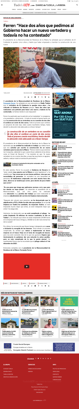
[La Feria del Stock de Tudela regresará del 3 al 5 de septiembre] (54, 174)
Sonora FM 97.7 (7, 371)
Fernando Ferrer (9, 103)
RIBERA (5, 283)
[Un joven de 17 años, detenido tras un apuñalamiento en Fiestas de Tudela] (54, 191)
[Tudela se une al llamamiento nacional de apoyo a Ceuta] (54, 147)
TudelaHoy (7, 93)
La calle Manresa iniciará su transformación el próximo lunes (65, 161)
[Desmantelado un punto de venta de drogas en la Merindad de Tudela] (54, 225)
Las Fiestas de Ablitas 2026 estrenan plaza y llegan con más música (65, 168)
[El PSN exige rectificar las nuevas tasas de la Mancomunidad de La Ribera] (54, 216)
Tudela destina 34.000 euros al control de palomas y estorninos (9, 333)
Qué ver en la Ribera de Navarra (20, 1)
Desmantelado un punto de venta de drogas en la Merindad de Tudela (65, 226)
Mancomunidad (14, 283)
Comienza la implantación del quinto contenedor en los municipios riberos (28, 164)
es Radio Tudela (43, 1)
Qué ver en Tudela (5, 1)
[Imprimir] (28, 97)
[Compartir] (31, 97)
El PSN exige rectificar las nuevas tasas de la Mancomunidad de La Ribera (65, 218)
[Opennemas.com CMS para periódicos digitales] (39, 400)
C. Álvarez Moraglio (7, 314)
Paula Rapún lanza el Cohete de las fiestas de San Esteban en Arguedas (65, 234)
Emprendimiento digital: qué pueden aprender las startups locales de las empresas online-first (65, 154)
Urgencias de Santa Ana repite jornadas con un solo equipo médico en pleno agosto (68, 333)
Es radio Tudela (8, 368)
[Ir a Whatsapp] (74, 1)
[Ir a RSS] (77, 1)
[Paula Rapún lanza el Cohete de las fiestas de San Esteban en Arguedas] (54, 233)
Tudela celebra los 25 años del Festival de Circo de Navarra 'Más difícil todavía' (68, 312)
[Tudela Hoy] (39, 5)
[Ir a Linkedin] (72, 1)
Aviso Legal (56, 371)
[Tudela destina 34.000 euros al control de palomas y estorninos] (10, 323)
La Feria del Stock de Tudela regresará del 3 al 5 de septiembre (65, 174)
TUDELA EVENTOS (8, 374)
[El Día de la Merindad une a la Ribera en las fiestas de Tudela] (54, 200)
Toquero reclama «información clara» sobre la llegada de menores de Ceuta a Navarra (48, 334)
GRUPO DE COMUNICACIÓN (10, 377)
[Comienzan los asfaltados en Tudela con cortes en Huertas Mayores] (29, 323)
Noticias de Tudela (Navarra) (12, 18)
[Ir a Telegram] (69, 1)
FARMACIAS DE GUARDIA (34, 368)
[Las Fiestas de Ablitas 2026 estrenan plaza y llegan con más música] (54, 168)
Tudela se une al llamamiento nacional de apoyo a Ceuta (65, 147)
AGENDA (30, 371)
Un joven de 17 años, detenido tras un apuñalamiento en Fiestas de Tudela (65, 193)
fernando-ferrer (43, 283)
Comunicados (57, 379)
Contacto (56, 374)
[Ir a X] (71, 1)
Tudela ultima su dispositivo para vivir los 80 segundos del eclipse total (65, 209)
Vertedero (32, 283)
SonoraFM (34, 1)
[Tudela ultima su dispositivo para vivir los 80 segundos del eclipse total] (54, 207)
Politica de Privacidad (59, 368)
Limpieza (24, 283)
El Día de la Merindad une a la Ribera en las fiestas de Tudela (65, 201)
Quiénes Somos (57, 377)
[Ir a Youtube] (76, 1)
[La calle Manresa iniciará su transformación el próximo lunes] (54, 161)
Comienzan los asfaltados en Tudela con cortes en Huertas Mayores (29, 333)
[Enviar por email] (25, 97)
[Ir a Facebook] (67, 1)
